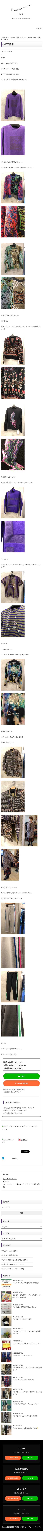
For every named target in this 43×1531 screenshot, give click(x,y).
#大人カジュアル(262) (10, 1251)
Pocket (14, 1158)
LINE (22, 1076)
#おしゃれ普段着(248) (10, 1255)
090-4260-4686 (13, 1498)
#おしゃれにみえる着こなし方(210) (15, 1260)
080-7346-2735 (13, 1478)
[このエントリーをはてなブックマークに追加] (3, 1158)
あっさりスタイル (10, 1179)
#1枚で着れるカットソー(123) (13, 1264)
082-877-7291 (13, 1518)
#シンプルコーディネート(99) (13, 1269)
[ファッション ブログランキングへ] (22, 1140)
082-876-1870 (22, 1083)
